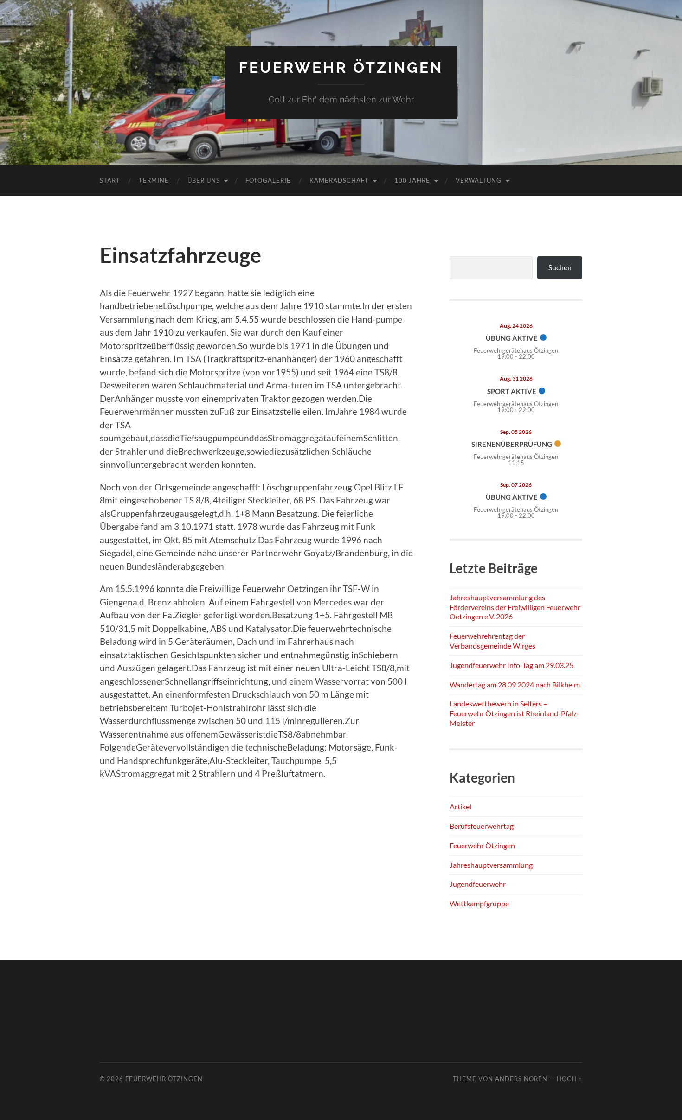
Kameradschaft (339, 180)
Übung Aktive (512, 338)
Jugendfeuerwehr (478, 883)
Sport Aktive (511, 391)
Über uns (203, 180)
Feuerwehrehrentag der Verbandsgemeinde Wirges (492, 640)
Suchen (560, 267)
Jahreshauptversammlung (491, 864)
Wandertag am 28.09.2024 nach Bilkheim (515, 684)
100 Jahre (412, 180)
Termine (154, 180)
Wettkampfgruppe (479, 903)
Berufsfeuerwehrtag (482, 825)
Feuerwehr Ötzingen (341, 67)
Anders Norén (521, 1078)
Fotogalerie (268, 180)
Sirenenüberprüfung (511, 444)
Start (110, 180)
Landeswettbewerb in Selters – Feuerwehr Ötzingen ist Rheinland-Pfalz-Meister (514, 713)
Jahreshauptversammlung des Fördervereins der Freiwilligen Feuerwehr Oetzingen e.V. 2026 (515, 607)
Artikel (460, 806)
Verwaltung (479, 180)
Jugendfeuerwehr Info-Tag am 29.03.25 (511, 665)
